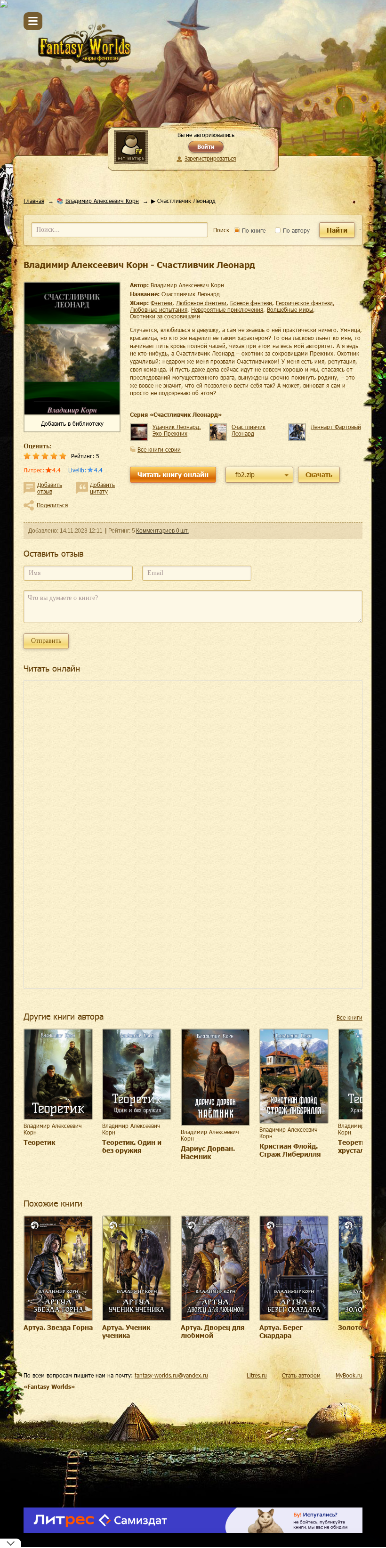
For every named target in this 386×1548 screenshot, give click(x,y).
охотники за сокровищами (165, 316)
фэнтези (161, 303)
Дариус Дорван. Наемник (208, 1152)
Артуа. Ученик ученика (126, 1331)
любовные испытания (158, 309)
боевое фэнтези (251, 303)
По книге (252, 230)
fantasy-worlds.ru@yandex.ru (171, 1375)
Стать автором (301, 1375)
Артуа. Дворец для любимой (213, 1331)
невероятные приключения (227, 309)
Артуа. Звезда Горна (58, 1327)
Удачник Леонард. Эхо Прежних (177, 430)
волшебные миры (290, 309)
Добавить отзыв (49, 487)
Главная (34, 200)
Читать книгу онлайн (173, 474)
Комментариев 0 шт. (162, 530)
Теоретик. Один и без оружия (131, 1146)
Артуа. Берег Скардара (281, 1331)
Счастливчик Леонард (248, 430)
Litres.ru (257, 1375)
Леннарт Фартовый (336, 426)
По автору (295, 230)
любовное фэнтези (201, 303)
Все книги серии (159, 449)
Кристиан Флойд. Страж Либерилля (290, 1150)
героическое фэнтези (304, 303)
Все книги (349, 1017)
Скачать (319, 474)
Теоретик (39, 1142)
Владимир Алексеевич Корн (102, 200)
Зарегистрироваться (210, 158)
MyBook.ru (349, 1375)
